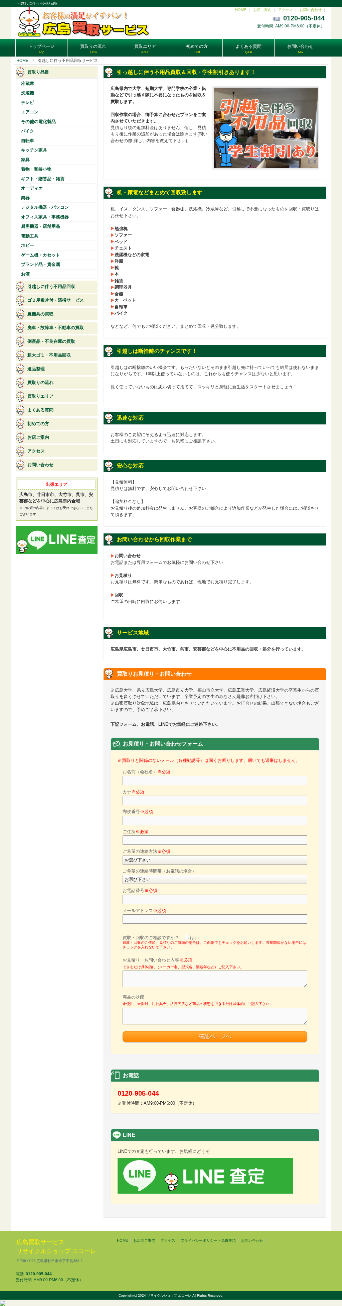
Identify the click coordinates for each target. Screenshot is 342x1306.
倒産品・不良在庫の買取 (51, 341)
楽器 (25, 197)
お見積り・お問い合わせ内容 (183, 963)
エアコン (29, 111)
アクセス (285, 10)
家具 (25, 159)
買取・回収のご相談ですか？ (214, 942)
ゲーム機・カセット (40, 255)
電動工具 (29, 235)
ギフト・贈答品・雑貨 (42, 178)
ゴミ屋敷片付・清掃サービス (55, 300)
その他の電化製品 (38, 121)
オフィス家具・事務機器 (45, 216)
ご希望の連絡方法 (146, 851)
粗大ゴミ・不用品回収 (49, 355)
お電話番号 (140, 890)
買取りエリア (40, 396)
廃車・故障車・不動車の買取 (55, 327)
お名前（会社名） (146, 771)
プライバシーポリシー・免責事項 (208, 1240)
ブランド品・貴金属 (40, 264)
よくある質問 (40, 409)
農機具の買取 (40, 313)
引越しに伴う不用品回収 (51, 286)
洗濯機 (27, 92)
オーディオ (32, 188)
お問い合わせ (311, 10)
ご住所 (136, 831)
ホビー (27, 245)
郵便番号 (138, 811)
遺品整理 (36, 368)
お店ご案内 (262, 10)
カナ (133, 791)
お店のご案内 (144, 1240)
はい (194, 937)
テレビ (27, 102)
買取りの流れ (40, 382)
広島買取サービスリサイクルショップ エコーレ (56, 1251)
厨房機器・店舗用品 (40, 226)
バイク (27, 130)
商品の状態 (198, 1000)
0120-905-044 (304, 18)
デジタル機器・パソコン (45, 207)
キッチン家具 (34, 150)
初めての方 (38, 423)
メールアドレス (144, 910)
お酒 (25, 274)
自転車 (27, 140)
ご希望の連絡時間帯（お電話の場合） (159, 871)
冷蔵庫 (27, 83)
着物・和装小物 (36, 169)
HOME (240, 10)
